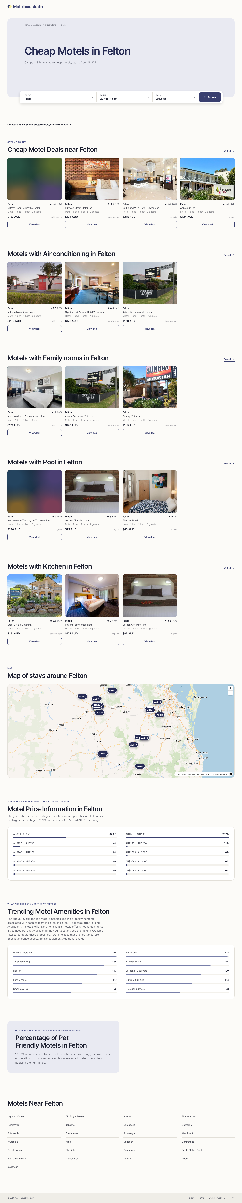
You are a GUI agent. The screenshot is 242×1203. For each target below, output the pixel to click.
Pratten (127, 1116)
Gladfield (70, 1150)
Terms (201, 1198)
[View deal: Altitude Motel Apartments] (34, 283)
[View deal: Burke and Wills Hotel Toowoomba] (150, 179)
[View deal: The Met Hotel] (150, 491)
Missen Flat (72, 1158)
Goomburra (129, 1150)
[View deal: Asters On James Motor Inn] (150, 283)
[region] (121, 731)
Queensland (50, 25)
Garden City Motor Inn (77, 520)
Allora (69, 1141)
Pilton (185, 1158)
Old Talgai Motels (75, 1116)
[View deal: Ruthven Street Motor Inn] (92, 179)
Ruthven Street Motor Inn (78, 207)
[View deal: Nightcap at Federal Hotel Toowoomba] (92, 283)
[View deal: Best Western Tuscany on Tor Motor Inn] (34, 491)
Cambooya (129, 1124)
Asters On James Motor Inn (137, 312)
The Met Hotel (130, 520)
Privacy (190, 1198)
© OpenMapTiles (196, 774)
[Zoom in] (230, 688)
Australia (37, 25)
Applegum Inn (187, 207)
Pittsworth (13, 1133)
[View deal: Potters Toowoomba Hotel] (92, 595)
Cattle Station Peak (192, 1150)
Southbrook (72, 1133)
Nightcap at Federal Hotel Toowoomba (86, 312)
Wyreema (12, 1141)
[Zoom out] (230, 692)
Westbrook (187, 1133)
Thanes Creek (189, 1116)
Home (27, 25)
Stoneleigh (129, 1133)
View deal (34, 224)
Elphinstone (188, 1141)
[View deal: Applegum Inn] (207, 179)
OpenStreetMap (221, 774)
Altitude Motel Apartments (21, 312)
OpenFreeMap (182, 774)
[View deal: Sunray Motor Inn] (150, 387)
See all (229, 150)
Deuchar (128, 1141)
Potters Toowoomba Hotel (79, 624)
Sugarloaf (12, 1167)
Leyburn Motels (15, 1116)
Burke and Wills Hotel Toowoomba (141, 207)
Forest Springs (15, 1150)
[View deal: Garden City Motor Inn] (92, 491)
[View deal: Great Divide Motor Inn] (34, 595)
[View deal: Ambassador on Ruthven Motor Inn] (34, 387)
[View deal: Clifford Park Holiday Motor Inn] (34, 179)
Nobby (127, 1158)
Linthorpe (187, 1124)
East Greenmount (16, 1158)
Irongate (70, 1124)
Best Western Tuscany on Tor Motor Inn (28, 520)
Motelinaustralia (28, 7)
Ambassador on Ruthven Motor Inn (26, 416)
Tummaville (13, 1124)
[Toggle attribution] (231, 774)
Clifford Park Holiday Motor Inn (23, 207)
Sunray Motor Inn (132, 416)
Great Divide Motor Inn (19, 624)
